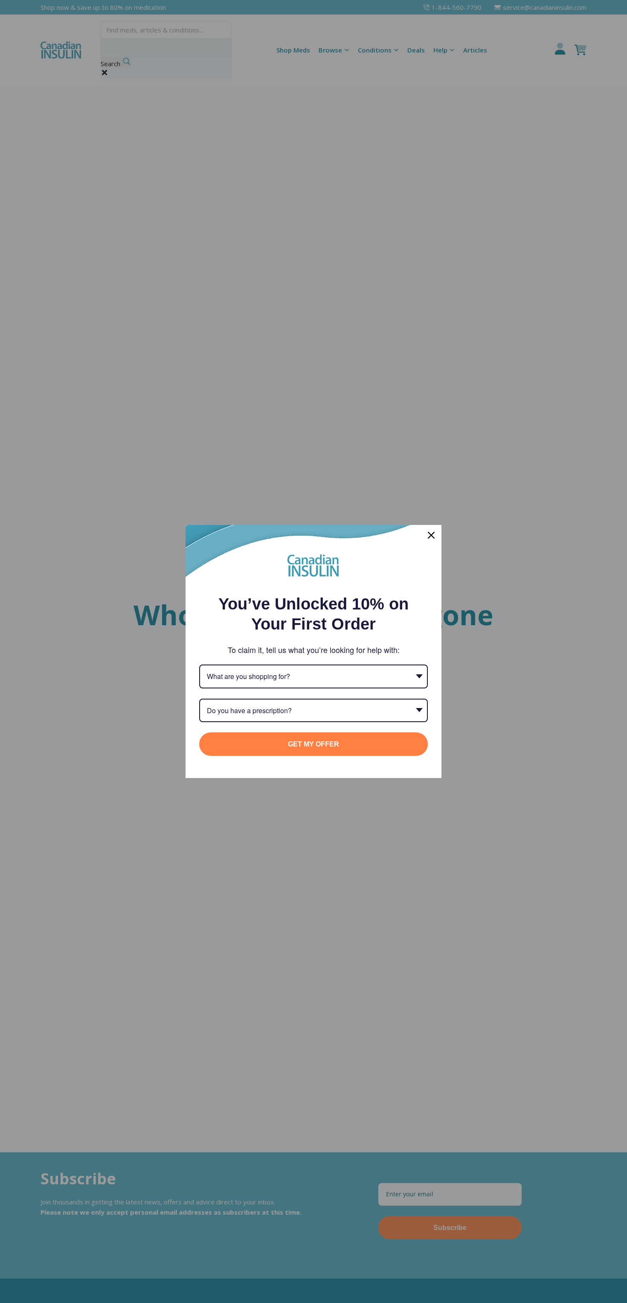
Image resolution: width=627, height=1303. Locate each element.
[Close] (431, 535)
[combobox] (313, 676)
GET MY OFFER (313, 744)
